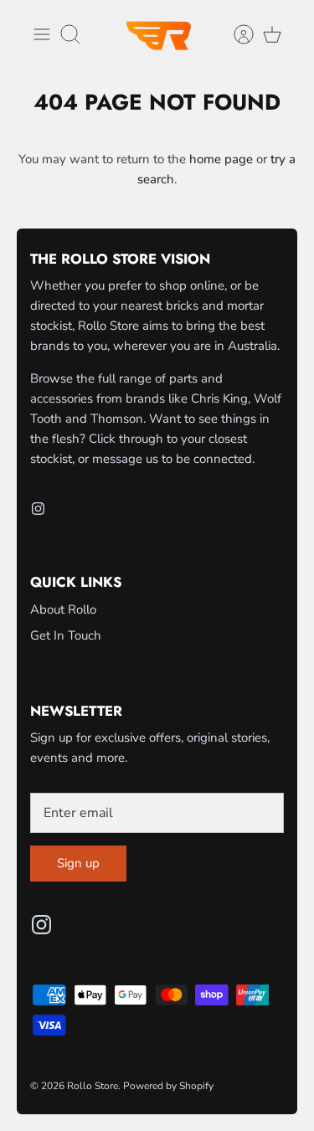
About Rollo (63, 609)
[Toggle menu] (41, 34)
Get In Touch (65, 635)
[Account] (235, 34)
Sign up (78, 863)
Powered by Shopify (168, 1085)
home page (221, 159)
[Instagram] (38, 508)
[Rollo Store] (157, 34)
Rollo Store (92, 1085)
